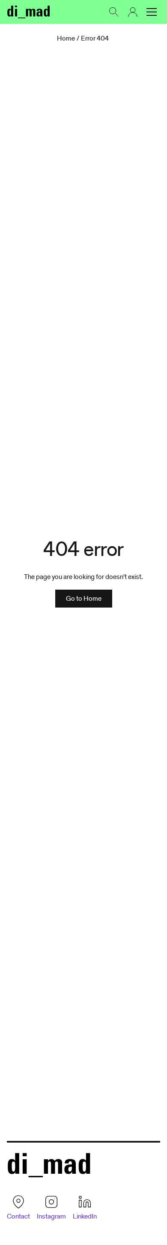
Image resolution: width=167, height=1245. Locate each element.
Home (66, 38)
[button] (151, 11)
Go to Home (83, 598)
